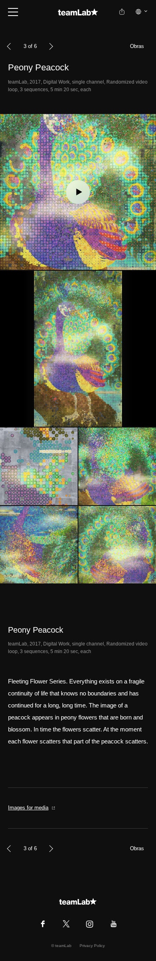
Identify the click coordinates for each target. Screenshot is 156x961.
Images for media (28, 808)
